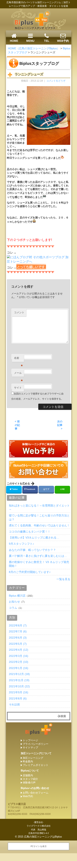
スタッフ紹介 (30, 778)
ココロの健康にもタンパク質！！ (29, 531)
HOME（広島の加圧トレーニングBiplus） (34, 48)
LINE (62, 489)
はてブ (46, 489)
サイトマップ (30, 747)
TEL (46, 40)
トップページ (30, 740)
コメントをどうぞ (55, 80)
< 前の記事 (17, 425)
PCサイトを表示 (39, 846)
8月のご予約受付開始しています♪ (30, 572)
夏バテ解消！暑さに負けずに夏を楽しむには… (38, 555)
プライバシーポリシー (35, 743)
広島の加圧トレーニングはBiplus (43, 836)
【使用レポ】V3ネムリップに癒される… (34, 537)
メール (18, 374)
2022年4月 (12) (18, 649)
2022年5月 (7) (18, 643)
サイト (18, 387)
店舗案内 (28, 775)
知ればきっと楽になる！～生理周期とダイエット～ (39, 507)
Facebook (30, 489)
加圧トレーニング (33, 757)
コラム (13, 607)
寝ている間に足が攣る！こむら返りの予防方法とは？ (39, 517)
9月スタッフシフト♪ (21, 543)
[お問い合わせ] (38, 456)
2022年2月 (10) (18, 661)
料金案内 (28, 761)
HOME (14, 40)
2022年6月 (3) (18, 637)
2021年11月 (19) (19, 680)
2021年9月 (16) (18, 692)
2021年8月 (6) (18, 698)
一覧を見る (63, 579)
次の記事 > (59, 425)
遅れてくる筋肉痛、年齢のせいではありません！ (39, 525)
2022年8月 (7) (18, 625)
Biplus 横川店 (17, 595)
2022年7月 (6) (18, 631)
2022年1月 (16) (18, 668)
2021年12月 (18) (19, 674)
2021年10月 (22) (19, 686)
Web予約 (28, 796)
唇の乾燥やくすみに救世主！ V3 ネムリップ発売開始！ (39, 564)
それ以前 (14, 704)
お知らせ (14, 601)
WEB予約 (63, 40)
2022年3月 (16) (18, 655)
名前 (18, 359)
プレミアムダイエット (35, 765)
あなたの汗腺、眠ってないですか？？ (32, 549)
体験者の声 (29, 782)
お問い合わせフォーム (35, 792)
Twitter (14, 489)
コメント (19, 312)
